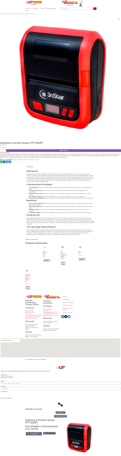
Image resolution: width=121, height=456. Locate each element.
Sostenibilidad (65, 299)
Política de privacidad (67, 305)
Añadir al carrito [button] (63, 263)
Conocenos (65, 296)
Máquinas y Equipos (17, 159)
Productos (5, 13)
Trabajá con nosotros (67, 312)
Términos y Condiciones (68, 302)
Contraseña (3, 386)
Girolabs (44, 359)
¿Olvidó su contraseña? (6, 398)
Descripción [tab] (30, 166)
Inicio (1, 13)
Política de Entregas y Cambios (67, 308)
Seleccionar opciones (47, 260)
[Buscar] (94, 8)
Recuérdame (4, 391)
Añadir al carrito (63, 150)
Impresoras (10, 13)
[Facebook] (62, 316)
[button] (28, 8)
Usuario (2, 381)
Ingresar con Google (7, 377)
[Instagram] (65, 316)
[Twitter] (69, 316)
